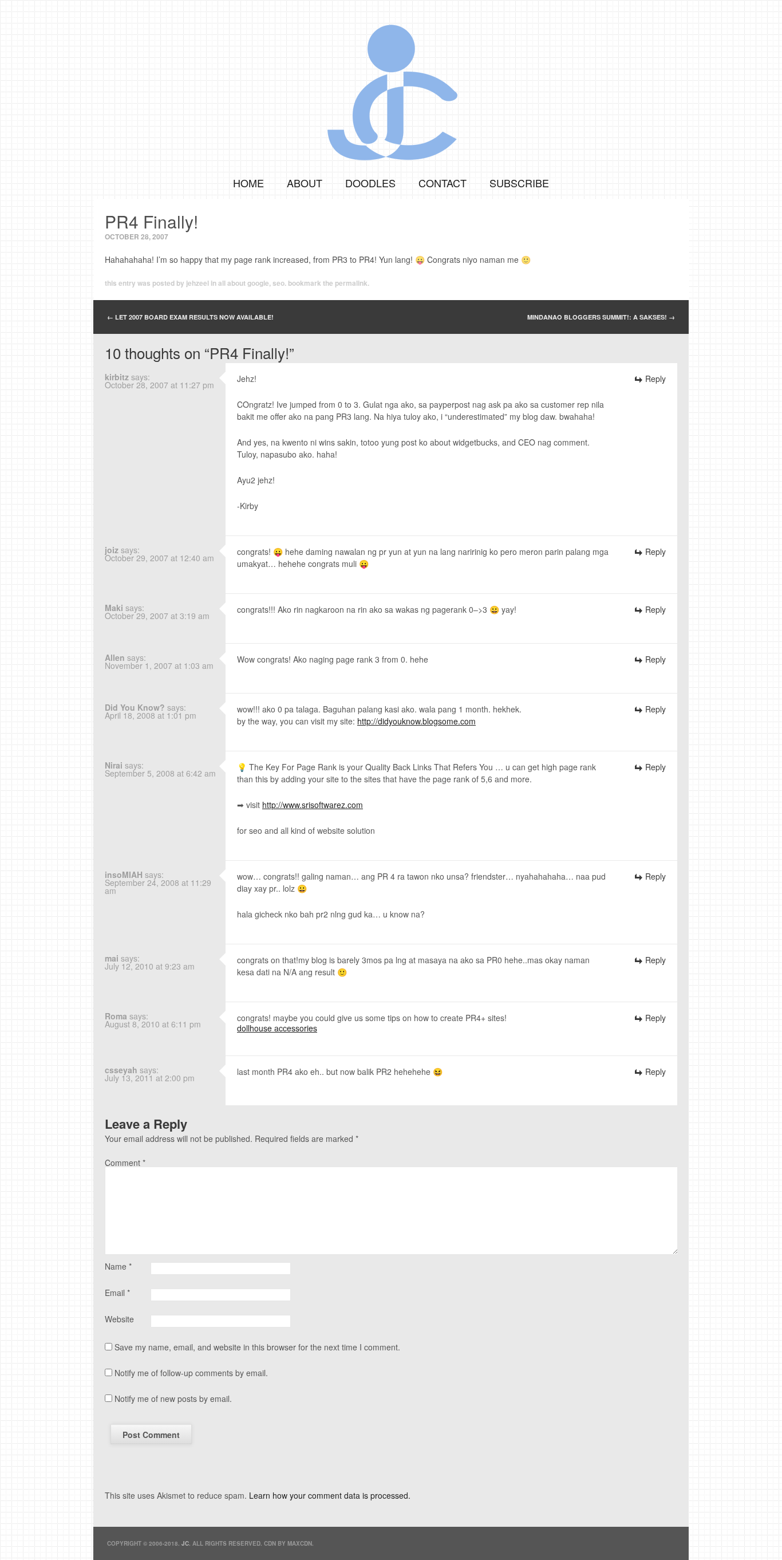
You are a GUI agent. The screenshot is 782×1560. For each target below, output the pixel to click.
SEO (278, 283)
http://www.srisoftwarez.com (312, 804)
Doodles (370, 182)
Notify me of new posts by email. (173, 1398)
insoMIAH (124, 874)
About (304, 182)
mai (112, 958)
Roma (116, 1016)
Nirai (114, 765)
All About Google (243, 283)
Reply (655, 378)
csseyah (121, 1070)
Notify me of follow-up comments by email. (191, 1372)
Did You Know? (135, 707)
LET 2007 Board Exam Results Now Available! (190, 317)
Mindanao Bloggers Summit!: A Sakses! (601, 317)
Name (118, 1266)
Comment (125, 1162)
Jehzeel (197, 283)
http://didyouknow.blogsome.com (416, 721)
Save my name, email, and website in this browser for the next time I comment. (257, 1347)
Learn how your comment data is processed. (329, 1495)
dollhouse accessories (277, 1028)
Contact (442, 182)
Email (117, 1293)
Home (248, 182)
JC (185, 1543)
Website (119, 1319)
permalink (351, 283)
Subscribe (519, 182)
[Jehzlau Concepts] (391, 83)
